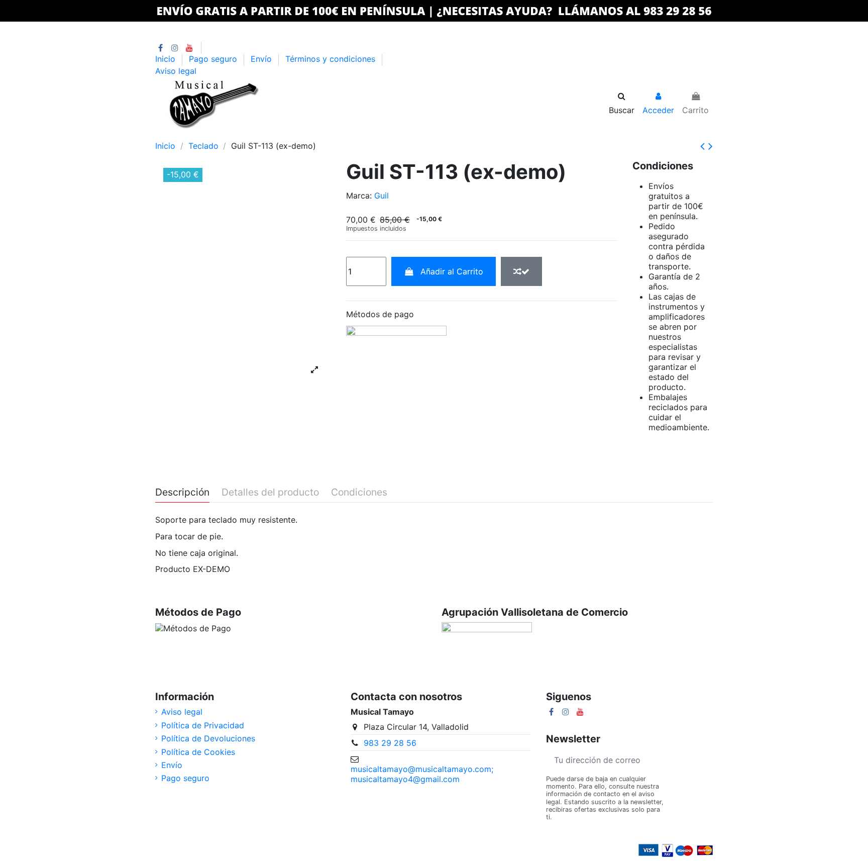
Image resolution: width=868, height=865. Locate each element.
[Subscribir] (701, 760)
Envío (262, 59)
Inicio (166, 59)
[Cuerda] (285, 135)
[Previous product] (704, 146)
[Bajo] (197, 135)
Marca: (359, 195)
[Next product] (710, 146)
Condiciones (359, 492)
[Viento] (250, 135)
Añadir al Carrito (451, 271)
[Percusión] (215, 135)
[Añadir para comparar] (521, 271)
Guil (381, 195)
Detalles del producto (270, 492)
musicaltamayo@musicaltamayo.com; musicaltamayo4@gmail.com (422, 774)
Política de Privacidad (202, 725)
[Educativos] (321, 135)
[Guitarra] (180, 135)
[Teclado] (233, 135)
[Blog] (371, 135)
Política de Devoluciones (208, 738)
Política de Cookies (198, 752)
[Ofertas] (303, 135)
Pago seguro (214, 59)
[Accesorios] (338, 135)
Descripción (182, 492)
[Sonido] (268, 135)
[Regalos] (355, 135)
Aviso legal (175, 71)
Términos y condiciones (331, 59)
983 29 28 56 (390, 743)
